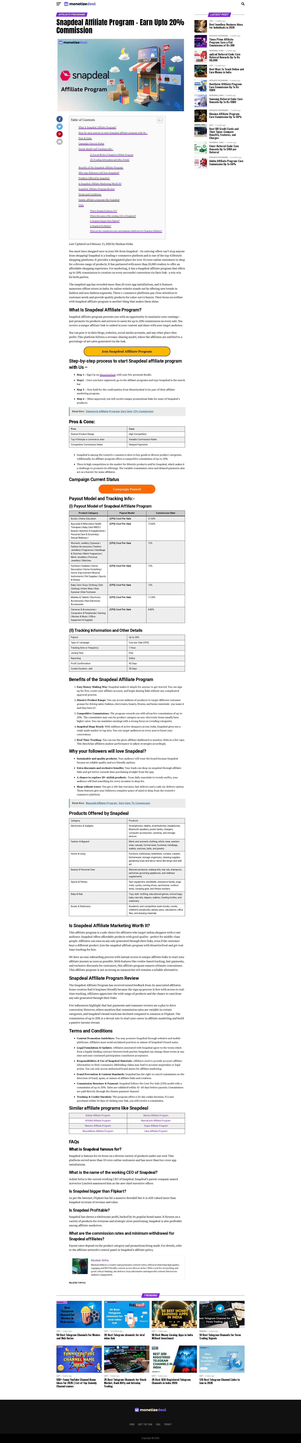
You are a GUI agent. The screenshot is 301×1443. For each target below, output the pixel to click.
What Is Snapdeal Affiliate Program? (97, 127)
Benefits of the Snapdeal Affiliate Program (101, 167)
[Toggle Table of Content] (158, 120)
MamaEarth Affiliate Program (156, 1120)
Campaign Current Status (91, 143)
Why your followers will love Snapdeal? (99, 172)
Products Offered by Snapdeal (94, 178)
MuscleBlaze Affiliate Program (98, 1131)
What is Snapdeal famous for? (103, 211)
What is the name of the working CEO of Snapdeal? (113, 216)
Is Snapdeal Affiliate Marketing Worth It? (100, 183)
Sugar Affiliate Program (156, 1126)
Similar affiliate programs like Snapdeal (99, 199)
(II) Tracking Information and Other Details (109, 159)
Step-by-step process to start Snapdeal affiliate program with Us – (113, 132)
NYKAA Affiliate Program (98, 1120)
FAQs (81, 205)
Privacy (168, 1424)
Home (132, 1424)
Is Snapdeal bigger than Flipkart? (105, 221)
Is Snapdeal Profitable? (100, 226)
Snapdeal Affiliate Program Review (97, 188)
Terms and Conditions (90, 194)
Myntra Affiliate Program (155, 1115)
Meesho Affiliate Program (98, 1126)
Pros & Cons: (85, 138)
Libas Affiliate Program (155, 1131)
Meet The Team (145, 1424)
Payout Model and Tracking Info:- (96, 148)
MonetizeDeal (107, 374)
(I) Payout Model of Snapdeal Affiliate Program (111, 154)
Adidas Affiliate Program (98, 1115)
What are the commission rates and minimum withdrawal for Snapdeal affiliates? (126, 231)
